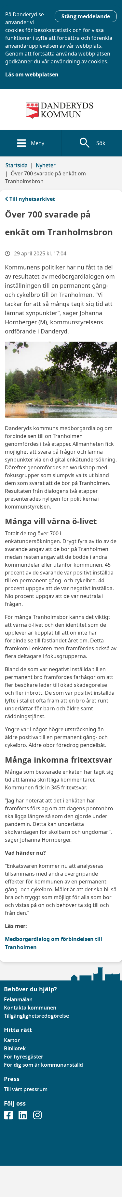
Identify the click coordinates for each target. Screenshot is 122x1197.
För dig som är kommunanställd (43, 1064)
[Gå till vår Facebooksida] (9, 1117)
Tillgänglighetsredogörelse (36, 1015)
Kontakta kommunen (30, 1007)
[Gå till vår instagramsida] (37, 1117)
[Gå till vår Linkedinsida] (23, 1117)
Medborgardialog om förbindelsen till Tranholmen (53, 943)
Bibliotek (15, 1048)
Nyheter (46, 165)
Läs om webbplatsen (32, 74)
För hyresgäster (23, 1056)
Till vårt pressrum (25, 1089)
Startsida (17, 165)
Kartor (12, 1040)
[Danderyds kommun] (61, 110)
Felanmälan (18, 999)
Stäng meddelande (85, 16)
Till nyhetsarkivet (32, 198)
